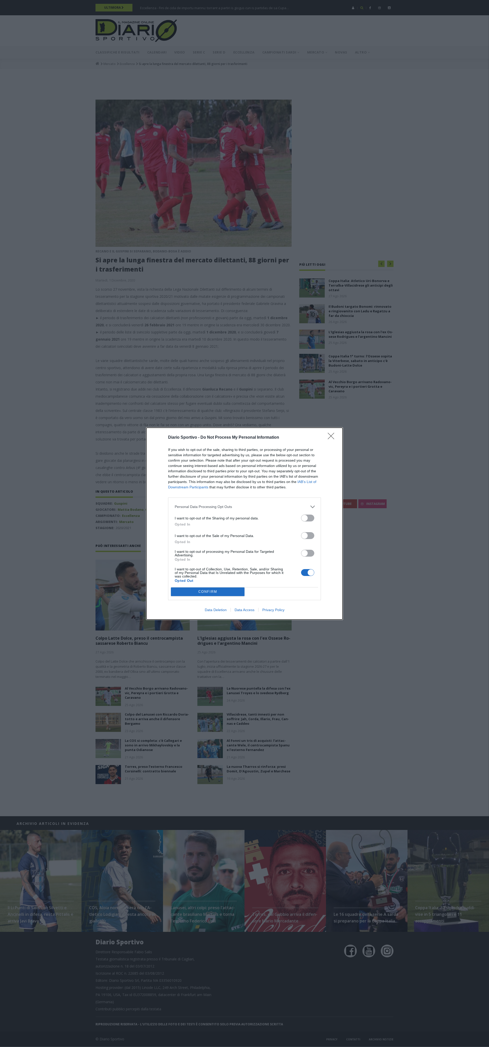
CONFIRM (207, 592)
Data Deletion (216, 610)
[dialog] (244, 524)
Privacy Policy (273, 610)
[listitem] (244, 506)
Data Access (244, 610)
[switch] (307, 518)
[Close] (332, 437)
